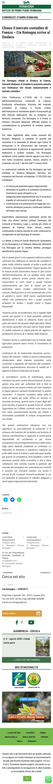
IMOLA (19, 741)
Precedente (8, 573)
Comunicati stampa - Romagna (19, 45)
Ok (27, 778)
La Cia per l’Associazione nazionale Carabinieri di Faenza (13, 555)
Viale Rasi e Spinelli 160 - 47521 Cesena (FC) (23, 595)
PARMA (43, 733)
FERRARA (44, 737)
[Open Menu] (3, 2)
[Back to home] (26, 2)
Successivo (45, 573)
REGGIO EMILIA (11, 737)
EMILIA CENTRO (29, 737)
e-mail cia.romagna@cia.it (14, 602)
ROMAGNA (32, 741)
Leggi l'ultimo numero (26, 660)
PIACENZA (30, 733)
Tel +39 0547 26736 (12, 599)
